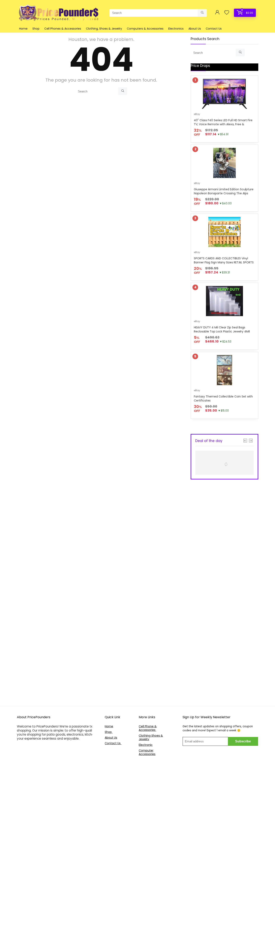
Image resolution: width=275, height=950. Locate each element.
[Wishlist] (226, 12)
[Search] (202, 13)
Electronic (146, 745)
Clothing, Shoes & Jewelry (104, 29)
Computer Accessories (147, 752)
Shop (35, 29)
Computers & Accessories (145, 29)
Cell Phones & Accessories (62, 29)
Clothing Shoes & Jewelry (151, 737)
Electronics (176, 29)
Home (23, 29)
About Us (194, 29)
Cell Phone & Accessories (148, 728)
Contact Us (214, 29)
